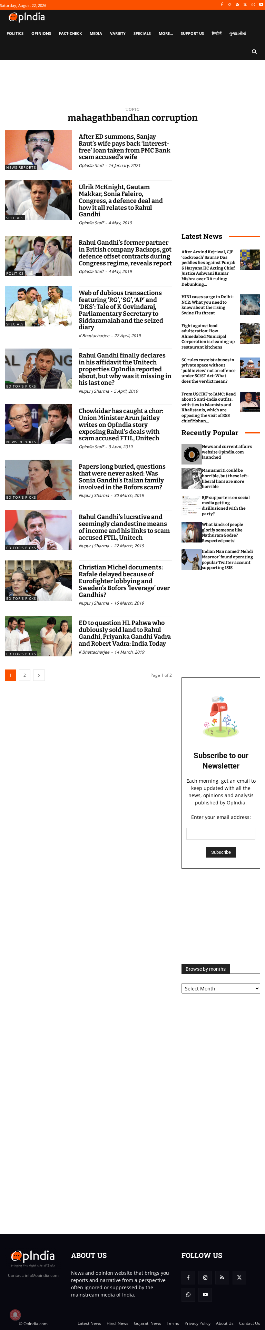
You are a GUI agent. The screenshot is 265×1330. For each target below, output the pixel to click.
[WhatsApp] (253, 5)
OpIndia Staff (91, 165)
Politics (14, 273)
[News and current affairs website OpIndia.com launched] (191, 454)
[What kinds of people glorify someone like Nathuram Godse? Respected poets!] (191, 532)
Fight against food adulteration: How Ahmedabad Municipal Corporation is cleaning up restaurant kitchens (208, 336)
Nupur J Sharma (94, 391)
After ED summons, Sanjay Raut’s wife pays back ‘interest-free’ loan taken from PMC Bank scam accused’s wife (124, 147)
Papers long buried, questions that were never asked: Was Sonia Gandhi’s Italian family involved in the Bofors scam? (122, 477)
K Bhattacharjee (94, 336)
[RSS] (238, 5)
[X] (245, 5)
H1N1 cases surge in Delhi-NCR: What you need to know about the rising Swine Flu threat (207, 304)
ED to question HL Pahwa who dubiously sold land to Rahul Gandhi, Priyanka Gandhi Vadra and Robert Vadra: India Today (125, 633)
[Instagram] (230, 5)
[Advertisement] (220, 916)
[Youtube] (261, 5)
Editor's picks (21, 386)
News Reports (21, 167)
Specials (14, 217)
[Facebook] (222, 5)
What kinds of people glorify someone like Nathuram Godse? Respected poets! (222, 532)
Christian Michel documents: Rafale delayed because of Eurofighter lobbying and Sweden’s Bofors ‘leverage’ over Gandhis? (124, 581)
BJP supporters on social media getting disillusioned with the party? (226, 505)
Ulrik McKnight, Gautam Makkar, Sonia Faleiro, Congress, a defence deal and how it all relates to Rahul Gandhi (121, 200)
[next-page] (39, 675)
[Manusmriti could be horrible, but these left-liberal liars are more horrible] (191, 478)
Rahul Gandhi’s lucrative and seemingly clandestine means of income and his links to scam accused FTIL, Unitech (124, 527)
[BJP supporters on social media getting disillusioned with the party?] (191, 505)
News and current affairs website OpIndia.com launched (227, 452)
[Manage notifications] (15, 1314)
